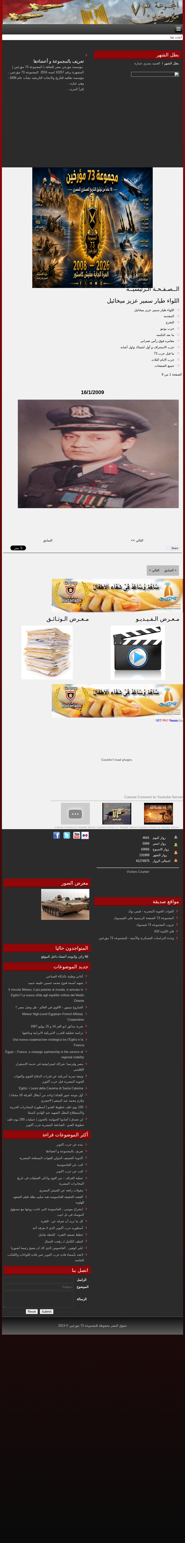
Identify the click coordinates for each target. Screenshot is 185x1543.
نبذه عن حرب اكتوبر (69, 1144)
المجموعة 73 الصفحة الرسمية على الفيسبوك (144, 918)
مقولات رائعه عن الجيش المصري (61, 1190)
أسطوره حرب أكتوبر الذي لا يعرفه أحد (58, 1228)
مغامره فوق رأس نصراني (157, 341)
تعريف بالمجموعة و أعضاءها (64, 1151)
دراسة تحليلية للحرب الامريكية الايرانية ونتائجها (52, 1033)
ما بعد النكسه (165, 335)
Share (174, 548)
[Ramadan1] (117, 611)
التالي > (154, 570)
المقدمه (169, 316)
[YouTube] (76, 838)
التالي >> (137, 540)
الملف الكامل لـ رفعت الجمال (63, 1241)
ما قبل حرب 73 (164, 353)
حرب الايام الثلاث (163, 360)
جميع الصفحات (164, 366)
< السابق (170, 570)
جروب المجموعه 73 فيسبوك (155, 925)
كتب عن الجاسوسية (70, 1165)
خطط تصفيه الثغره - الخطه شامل (60, 1234)
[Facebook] (56, 838)
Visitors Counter (138, 872)
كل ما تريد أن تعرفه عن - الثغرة (62, 1221)
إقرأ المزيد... (75, 89)
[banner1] (117, 716)
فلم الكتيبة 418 (164, 931)
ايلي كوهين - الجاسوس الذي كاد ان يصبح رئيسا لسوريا (47, 1248)
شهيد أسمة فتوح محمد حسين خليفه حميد (55, 983)
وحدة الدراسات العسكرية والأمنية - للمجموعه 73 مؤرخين (136, 938)
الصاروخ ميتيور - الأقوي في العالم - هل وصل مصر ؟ (49, 1007)
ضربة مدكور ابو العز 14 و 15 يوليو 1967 (57, 1026)
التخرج (170, 322)
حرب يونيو (167, 328)
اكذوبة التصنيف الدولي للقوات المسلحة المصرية (51, 1158)
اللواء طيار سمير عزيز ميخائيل (143, 300)
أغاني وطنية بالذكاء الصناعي (64, 976)
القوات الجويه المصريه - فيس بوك (151, 911)
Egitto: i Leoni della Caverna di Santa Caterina (51, 1088)
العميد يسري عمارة (147, 63)
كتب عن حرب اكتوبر (69, 1171)
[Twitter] (66, 838)
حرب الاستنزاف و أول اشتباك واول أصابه (147, 347)
